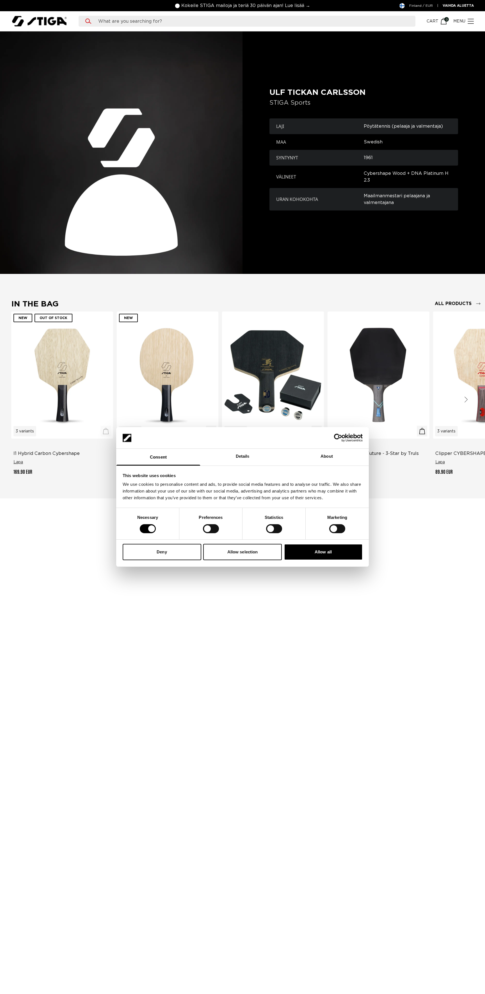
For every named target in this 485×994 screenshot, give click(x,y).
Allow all (323, 552)
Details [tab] (243, 456)
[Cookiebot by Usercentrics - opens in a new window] (338, 438)
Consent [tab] (158, 457)
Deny (162, 552)
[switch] (211, 528)
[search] (252, 21)
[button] (242, 5)
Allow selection (242, 552)
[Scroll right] (466, 399)
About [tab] (327, 456)
